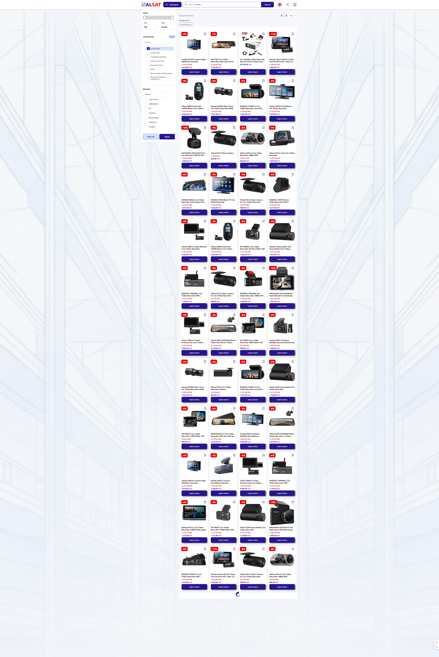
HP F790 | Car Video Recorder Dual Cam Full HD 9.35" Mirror (222, 60)
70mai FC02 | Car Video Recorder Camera (221, 388)
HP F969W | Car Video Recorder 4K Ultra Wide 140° (252, 248)
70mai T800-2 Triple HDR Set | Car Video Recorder (194, 248)
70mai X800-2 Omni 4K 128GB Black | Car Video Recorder (192, 107)
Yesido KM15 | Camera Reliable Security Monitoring (281, 341)
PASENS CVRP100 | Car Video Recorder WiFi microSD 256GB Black (279, 201)
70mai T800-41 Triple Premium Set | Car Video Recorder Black (192, 341)
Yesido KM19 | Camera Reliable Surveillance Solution (250, 435)
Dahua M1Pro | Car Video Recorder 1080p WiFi (251, 154)
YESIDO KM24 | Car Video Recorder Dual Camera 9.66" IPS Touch (194, 201)
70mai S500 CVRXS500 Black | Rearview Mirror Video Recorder (223, 341)
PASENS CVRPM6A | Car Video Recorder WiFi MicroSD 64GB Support (192, 294)
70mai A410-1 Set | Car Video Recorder (282, 154)
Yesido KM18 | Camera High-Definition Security (194, 60)
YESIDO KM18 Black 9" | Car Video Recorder (223, 201)
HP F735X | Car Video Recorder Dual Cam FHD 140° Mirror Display (194, 622)
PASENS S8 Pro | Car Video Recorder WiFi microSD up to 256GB (223, 435)
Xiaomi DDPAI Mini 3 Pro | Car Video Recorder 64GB (222, 107)
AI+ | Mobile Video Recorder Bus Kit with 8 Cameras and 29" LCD (252, 60)
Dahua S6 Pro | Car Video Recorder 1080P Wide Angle (194, 528)
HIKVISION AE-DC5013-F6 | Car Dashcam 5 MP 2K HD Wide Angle (193, 154)
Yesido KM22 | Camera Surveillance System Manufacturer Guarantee (221, 481)
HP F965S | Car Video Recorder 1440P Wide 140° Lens (222, 528)
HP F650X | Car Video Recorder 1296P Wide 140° (251, 341)
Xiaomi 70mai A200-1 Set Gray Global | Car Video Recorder (280, 248)
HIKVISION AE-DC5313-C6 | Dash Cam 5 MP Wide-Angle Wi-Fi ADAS (281, 528)
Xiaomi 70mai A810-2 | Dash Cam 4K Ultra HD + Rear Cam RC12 (281, 60)
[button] (186, 24)
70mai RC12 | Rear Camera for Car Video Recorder (251, 201)
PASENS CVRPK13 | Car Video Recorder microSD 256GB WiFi (251, 107)
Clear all (150, 138)
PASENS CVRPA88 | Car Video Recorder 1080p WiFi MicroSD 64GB (252, 294)
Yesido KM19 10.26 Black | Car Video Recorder (280, 107)
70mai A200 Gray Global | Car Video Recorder (282, 388)
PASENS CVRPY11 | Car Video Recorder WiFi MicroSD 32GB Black (192, 575)
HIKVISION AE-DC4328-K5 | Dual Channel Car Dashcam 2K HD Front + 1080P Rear (281, 294)
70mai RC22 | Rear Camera (222, 153)
